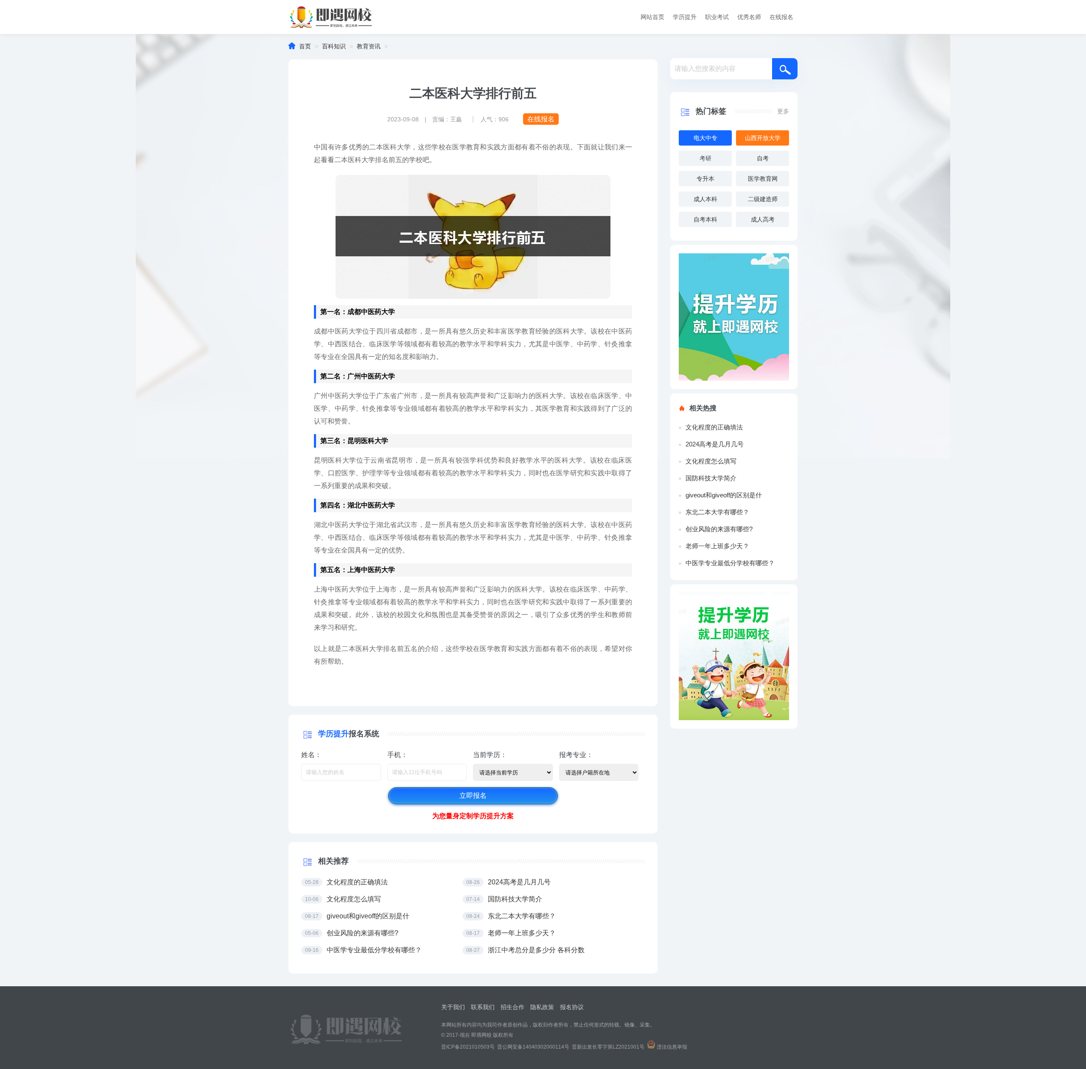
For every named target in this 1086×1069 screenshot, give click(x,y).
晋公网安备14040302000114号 (533, 1047)
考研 (705, 158)
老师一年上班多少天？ (717, 546)
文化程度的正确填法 (714, 427)
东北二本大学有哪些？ (717, 512)
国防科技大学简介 (711, 478)
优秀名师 (749, 17)
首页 (305, 46)
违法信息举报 (672, 1047)
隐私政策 (542, 1007)
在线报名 (781, 17)
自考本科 (705, 219)
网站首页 (652, 17)
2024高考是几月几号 (715, 444)
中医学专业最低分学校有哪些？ (730, 563)
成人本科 (705, 199)
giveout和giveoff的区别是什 (724, 495)
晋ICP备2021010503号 (468, 1047)
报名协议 (572, 1007)
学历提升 (685, 17)
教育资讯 (369, 46)
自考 (763, 158)
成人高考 (763, 219)
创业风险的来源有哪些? (719, 529)
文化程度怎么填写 (711, 461)
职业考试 (717, 17)
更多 (783, 111)
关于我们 (453, 1007)
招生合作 (512, 1007)
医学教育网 (763, 178)
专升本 (705, 178)
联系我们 (483, 1007)
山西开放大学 (763, 138)
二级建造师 (763, 199)
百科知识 (334, 46)
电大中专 (705, 138)
